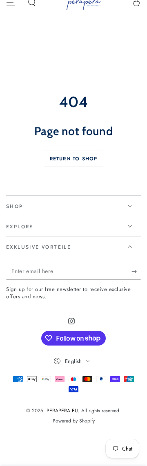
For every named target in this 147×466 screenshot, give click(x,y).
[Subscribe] (136, 271)
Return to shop (74, 158)
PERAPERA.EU (62, 410)
